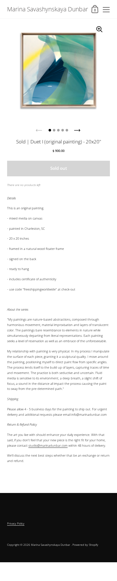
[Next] (78, 128)
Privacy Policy (15, 523)
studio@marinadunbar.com (48, 445)
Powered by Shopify (85, 545)
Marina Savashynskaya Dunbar (47, 9)
